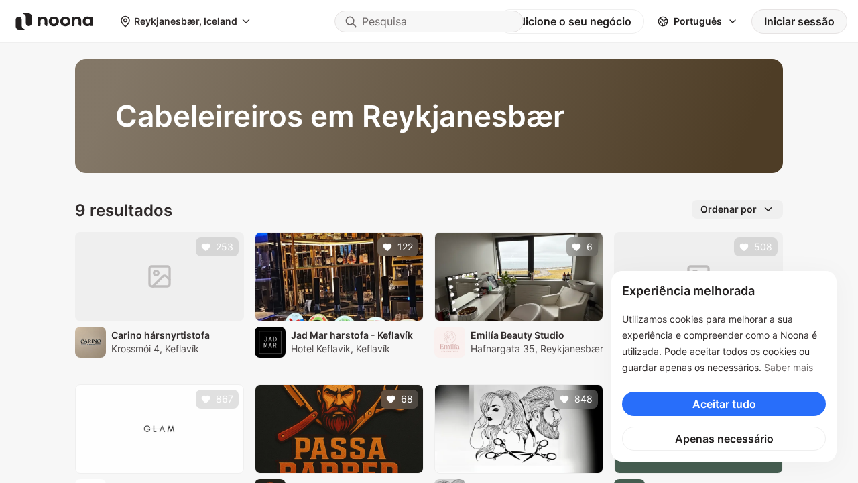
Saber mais (788, 367)
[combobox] (429, 21)
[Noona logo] (54, 21)
